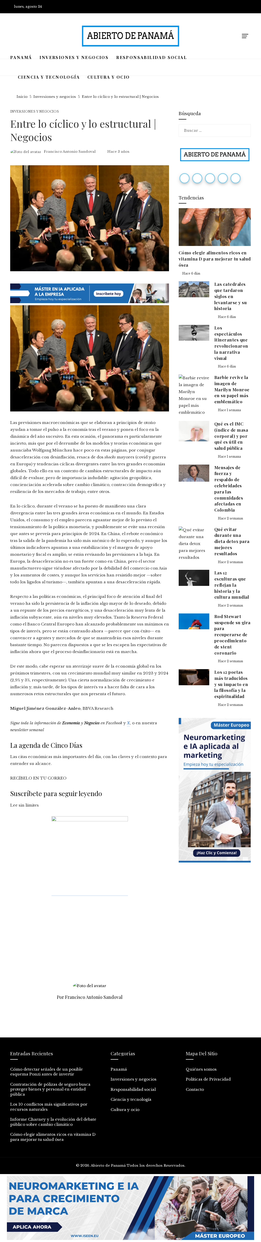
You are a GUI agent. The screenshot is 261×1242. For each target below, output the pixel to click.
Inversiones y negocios (34, 111)
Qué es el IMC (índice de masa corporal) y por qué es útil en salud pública (231, 436)
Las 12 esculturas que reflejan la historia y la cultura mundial (231, 585)
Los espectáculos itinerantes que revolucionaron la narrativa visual (231, 343)
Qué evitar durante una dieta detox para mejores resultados (232, 541)
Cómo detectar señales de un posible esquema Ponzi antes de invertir (46, 1072)
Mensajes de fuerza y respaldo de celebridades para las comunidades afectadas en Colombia (228, 489)
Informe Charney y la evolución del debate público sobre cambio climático (53, 1122)
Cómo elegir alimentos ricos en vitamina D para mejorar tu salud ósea (215, 259)
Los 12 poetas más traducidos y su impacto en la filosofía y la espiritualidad (231, 684)
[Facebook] (184, 178)
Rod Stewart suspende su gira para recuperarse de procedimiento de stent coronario (232, 634)
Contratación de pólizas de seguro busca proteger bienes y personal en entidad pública (50, 1089)
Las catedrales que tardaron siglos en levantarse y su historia (230, 296)
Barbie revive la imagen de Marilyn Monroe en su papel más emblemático (232, 389)
